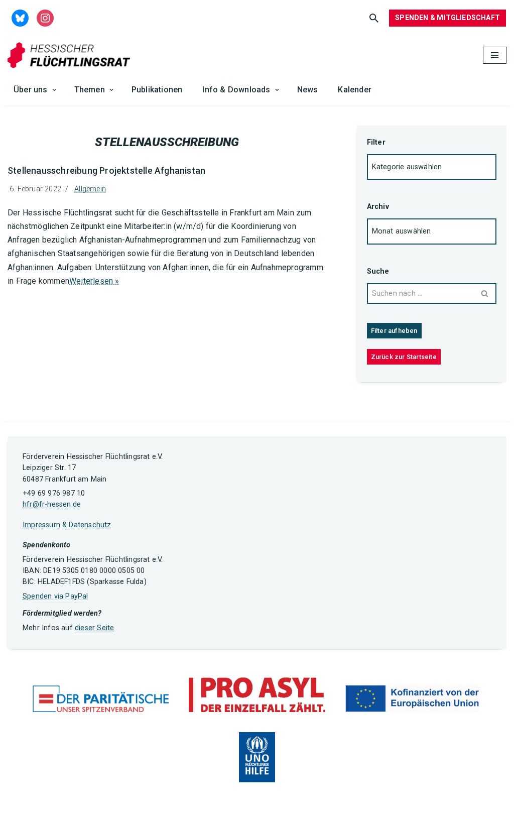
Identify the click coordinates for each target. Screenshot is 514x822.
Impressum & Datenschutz (67, 525)
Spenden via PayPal (55, 596)
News (307, 89)
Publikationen (157, 89)
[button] (54, 90)
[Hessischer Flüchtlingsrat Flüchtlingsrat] (71, 55)
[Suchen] (373, 18)
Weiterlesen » (94, 281)
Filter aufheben (394, 330)
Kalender (354, 89)
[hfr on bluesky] (20, 17)
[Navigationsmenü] (494, 55)
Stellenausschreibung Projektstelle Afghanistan (106, 170)
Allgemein (90, 189)
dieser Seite (94, 628)
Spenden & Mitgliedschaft (447, 18)
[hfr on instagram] (45, 17)
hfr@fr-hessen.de (52, 504)
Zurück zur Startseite (404, 357)
